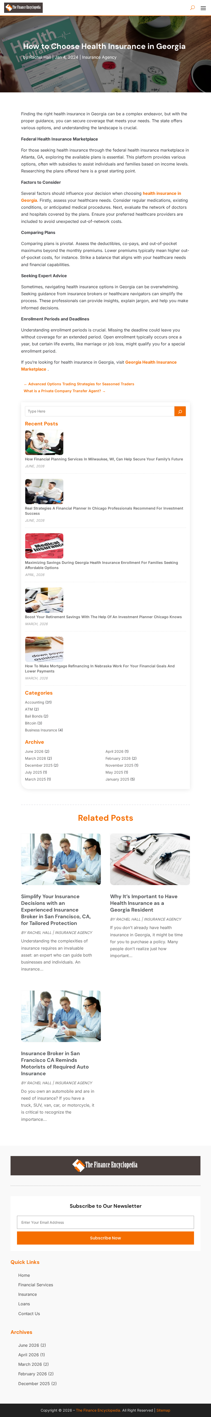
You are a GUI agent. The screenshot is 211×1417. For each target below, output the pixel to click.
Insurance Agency (99, 57)
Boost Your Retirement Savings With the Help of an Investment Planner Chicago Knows (103, 617)
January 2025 (117, 779)
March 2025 (35, 779)
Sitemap (163, 1410)
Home (24, 1275)
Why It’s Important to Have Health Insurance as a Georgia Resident (144, 903)
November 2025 (119, 765)
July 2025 (33, 772)
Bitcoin (30, 723)
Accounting (34, 702)
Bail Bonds (33, 716)
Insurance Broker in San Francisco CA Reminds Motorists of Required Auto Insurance (55, 1063)
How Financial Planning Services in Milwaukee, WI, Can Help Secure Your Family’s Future (104, 459)
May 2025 (114, 772)
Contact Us (29, 1313)
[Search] (180, 411)
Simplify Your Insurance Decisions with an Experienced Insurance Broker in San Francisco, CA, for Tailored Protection (56, 909)
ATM (29, 709)
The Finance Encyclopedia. (98, 1410)
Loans (24, 1303)
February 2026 (118, 758)
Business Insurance (41, 730)
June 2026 (34, 751)
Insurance (27, 1294)
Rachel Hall (40, 57)
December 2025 (38, 765)
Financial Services (35, 1284)
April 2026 (115, 751)
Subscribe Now (105, 1238)
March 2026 (35, 758)
